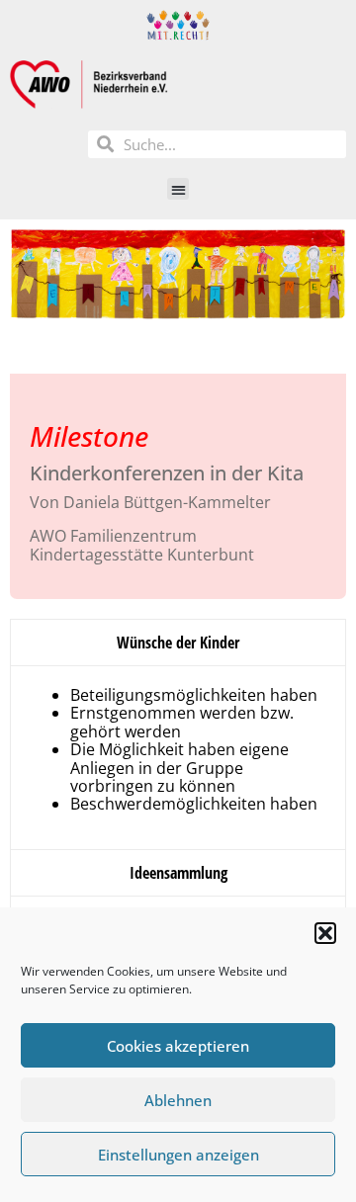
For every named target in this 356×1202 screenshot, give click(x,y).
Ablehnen (178, 1100)
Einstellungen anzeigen (178, 1154)
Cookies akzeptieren (178, 1046)
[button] (325, 933)
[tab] (178, 642)
